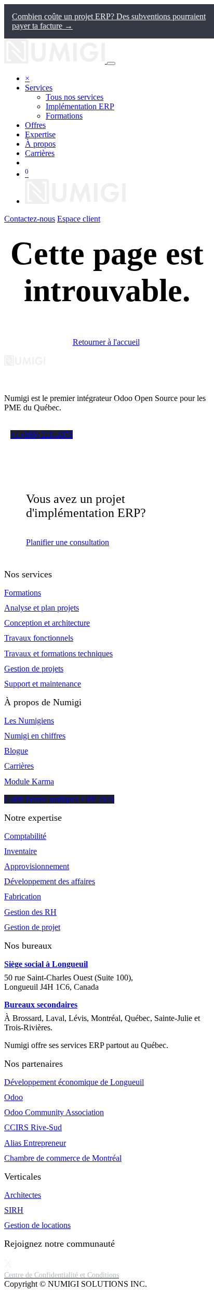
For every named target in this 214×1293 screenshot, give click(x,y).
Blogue (16, 750)
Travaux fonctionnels (38, 637)
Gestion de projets (33, 668)
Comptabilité (25, 836)
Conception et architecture (47, 622)
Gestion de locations (37, 1225)
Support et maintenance (42, 683)
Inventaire (20, 851)
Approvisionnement (36, 866)
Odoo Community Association (54, 1112)
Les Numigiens (29, 720)
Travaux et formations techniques (58, 653)
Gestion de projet (32, 927)
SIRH (13, 1210)
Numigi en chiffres (34, 735)
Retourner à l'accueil (106, 342)
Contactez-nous (29, 218)
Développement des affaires (49, 881)
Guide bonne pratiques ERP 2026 (59, 799)
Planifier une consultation (67, 542)
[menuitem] (74, 97)
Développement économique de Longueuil (74, 1082)
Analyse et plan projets (41, 607)
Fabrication (22, 896)
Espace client (78, 218)
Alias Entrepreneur (35, 1143)
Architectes (22, 1195)
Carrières (19, 765)
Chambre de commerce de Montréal (63, 1158)
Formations (22, 592)
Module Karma (29, 781)
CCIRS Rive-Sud (33, 1127)
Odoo (13, 1097)
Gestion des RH (30, 912)
